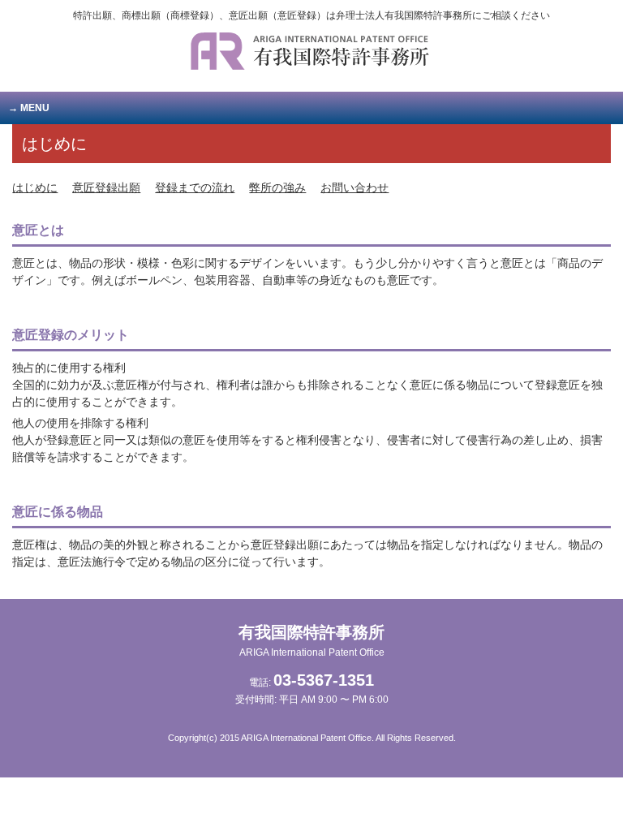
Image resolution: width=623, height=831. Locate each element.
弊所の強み (277, 187)
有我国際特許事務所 (311, 640)
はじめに (35, 187)
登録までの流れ (194, 187)
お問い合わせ (354, 187)
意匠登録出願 (106, 187)
